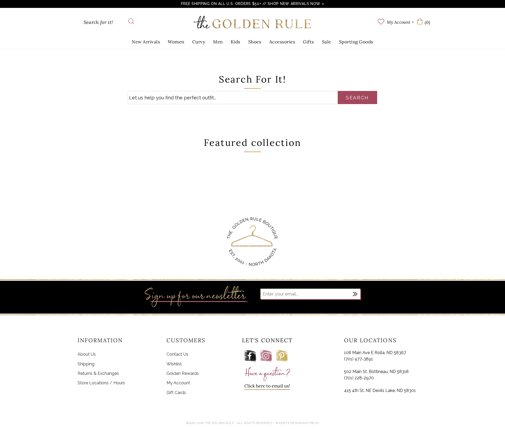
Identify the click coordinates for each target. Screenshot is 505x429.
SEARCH (357, 97)
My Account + (400, 22)
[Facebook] (250, 356)
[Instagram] (266, 356)
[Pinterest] (282, 356)
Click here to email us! (267, 386)
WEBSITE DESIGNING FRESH (297, 423)
